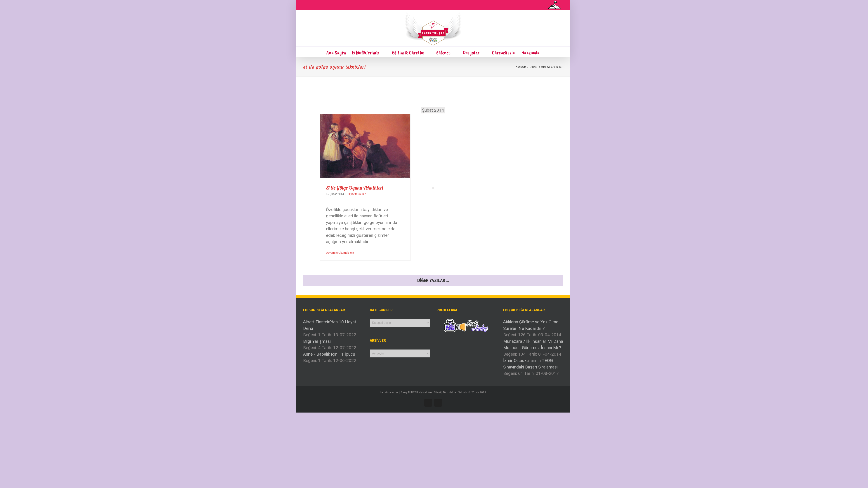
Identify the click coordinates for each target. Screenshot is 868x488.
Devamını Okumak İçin (340, 252)
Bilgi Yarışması (317, 341)
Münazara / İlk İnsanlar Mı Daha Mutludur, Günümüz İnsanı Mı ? (533, 344)
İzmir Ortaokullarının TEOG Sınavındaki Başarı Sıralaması (530, 364)
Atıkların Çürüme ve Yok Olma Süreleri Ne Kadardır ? (530, 325)
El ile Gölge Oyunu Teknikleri (354, 188)
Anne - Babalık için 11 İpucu (329, 354)
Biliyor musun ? (356, 194)
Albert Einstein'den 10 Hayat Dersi (329, 325)
